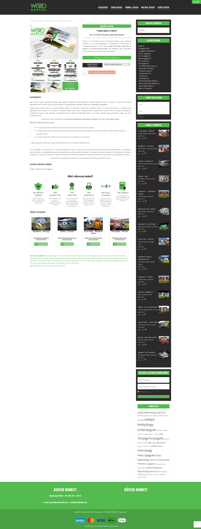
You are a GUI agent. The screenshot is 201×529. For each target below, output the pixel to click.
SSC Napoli (163, 472)
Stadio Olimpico (142, 474)
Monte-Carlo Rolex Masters (148, 83)
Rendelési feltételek (111, 512)
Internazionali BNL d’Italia (99, 258)
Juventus (166, 439)
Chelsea (165, 430)
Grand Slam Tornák (49, 21)
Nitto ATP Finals (84, 261)
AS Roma (145, 416)
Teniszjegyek (39, 21)
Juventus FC (141, 443)
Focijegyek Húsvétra (145, 51)
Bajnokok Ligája (90, 256)
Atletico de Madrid (153, 415)
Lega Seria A (161, 442)
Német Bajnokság (72, 261)
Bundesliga (159, 430)
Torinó (150, 474)
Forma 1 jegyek (43, 258)
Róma (144, 468)
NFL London (142, 61)
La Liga (148, 442)
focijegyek (156, 438)
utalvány (62, 266)
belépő (150, 419)
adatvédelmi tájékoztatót (156, 392)
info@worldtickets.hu (78, 502)
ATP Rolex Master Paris (65, 256)
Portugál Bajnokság (110, 261)
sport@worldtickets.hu (58, 502)
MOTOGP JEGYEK (148, 7)
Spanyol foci (153, 471)
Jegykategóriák (43, 244)
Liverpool (140, 446)
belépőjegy (37, 266)
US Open (68, 263)
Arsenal (140, 415)
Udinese (144, 477)
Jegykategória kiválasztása (92, 65)
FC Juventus (156, 434)
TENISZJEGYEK (116, 7)
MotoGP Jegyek (45, 261)
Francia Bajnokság (55, 258)
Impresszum (99, 512)
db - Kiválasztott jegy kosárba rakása (101, 72)
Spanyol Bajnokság (47, 263)
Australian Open (78, 256)
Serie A (150, 467)
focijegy (48, 266)
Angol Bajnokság (50, 256)
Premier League (146, 463)
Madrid (160, 446)
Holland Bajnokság (83, 258)
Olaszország (164, 460)
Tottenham (155, 474)
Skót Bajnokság (35, 263)
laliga (153, 443)
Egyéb (99, 256)
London (154, 446)
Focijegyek (33, 258)
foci (43, 266)
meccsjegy (55, 266)
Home (32, 21)
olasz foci (153, 459)
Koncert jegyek (113, 258)
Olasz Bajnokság (97, 261)
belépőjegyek (147, 430)
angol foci (161, 412)
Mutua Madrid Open (58, 261)
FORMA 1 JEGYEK (131, 7)
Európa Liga (106, 256)
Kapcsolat (123, 512)
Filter (140, 116)
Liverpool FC (146, 446)
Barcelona (141, 420)
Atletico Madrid (163, 415)
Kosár (197, 2)
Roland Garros (123, 261)
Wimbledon (59, 21)
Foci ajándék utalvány (118, 256)
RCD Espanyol (158, 464)
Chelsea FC (141, 434)
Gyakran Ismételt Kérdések (84, 512)
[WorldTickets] (38, 7)
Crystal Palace (148, 434)
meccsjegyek (146, 455)
